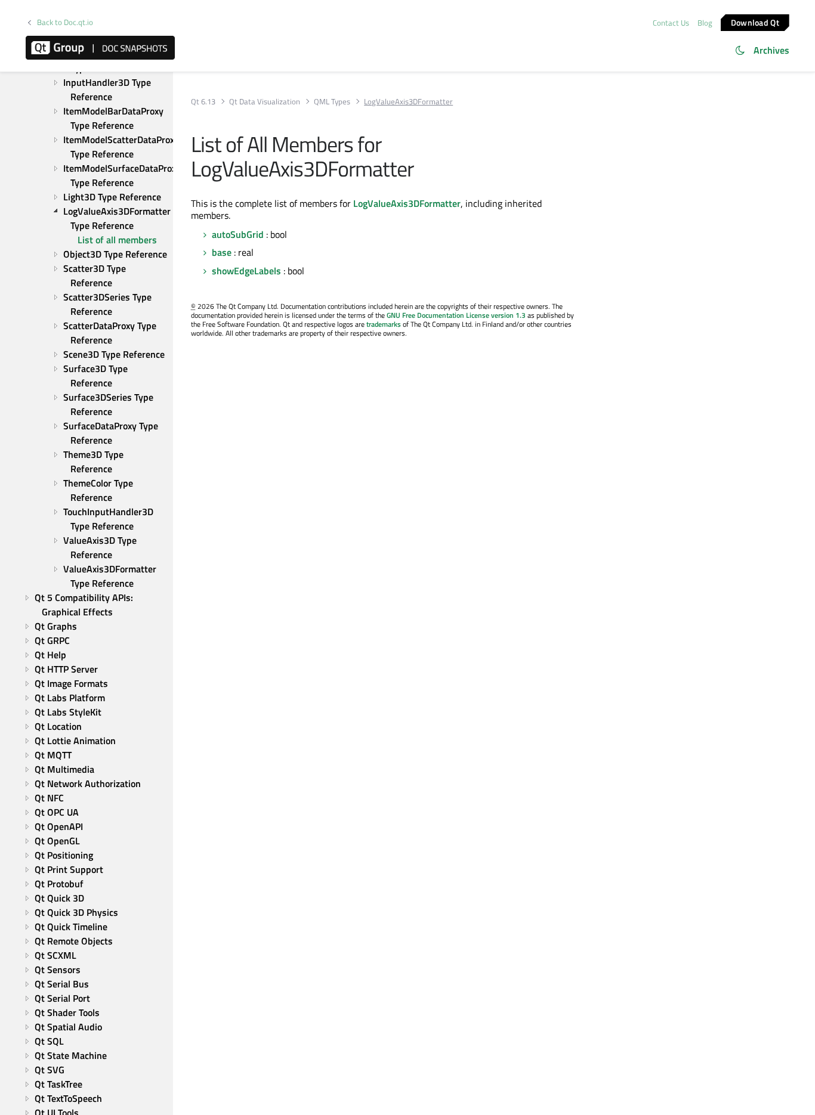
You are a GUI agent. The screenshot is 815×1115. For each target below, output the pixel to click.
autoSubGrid (238, 234)
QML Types (332, 102)
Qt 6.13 (203, 102)
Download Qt (755, 22)
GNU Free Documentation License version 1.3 (456, 315)
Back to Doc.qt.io (65, 22)
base (221, 252)
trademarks (383, 324)
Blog (704, 23)
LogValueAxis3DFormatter (407, 203)
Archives (771, 50)
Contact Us (671, 23)
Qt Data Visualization (264, 102)
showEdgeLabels (246, 271)
